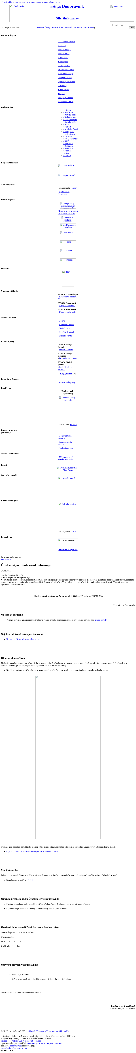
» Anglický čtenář (70, 129)
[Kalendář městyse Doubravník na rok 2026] (68, 528)
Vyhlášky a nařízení (66, 81)
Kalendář (68, 27)
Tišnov (74, 188)
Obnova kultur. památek (65, 437)
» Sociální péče (69, 122)
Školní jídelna (65, 328)
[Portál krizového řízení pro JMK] (68, 263)
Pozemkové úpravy (67, 382)
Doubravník (67, 6)
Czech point (63, 61)
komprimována (15, 1046)
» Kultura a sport (70, 117)
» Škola (66, 124)
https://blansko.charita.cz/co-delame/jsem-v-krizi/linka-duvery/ (32, 851)
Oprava (62, 321)
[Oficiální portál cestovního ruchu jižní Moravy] (68, 238)
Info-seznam (88, 27)
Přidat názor (41, 1031)
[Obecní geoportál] (68, 496)
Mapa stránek (57, 27)
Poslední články (43, 27)
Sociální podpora (66, 448)
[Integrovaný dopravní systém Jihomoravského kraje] (68, 208)
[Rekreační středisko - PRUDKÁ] (68, 221)
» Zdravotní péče (70, 119)
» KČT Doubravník (68, 142)
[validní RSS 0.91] (28, 1041)
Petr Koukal (6, 559)
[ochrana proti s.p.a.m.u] (40, 1041)
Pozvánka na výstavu (68, 358)
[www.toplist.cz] (68, 286)
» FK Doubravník (70, 139)
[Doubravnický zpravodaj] (68, 421)
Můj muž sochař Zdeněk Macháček (65, 458)
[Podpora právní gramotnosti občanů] (68, 247)
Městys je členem (65, 97)
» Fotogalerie (68, 131)
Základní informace (66, 41)
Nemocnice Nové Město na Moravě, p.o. (23, 639)
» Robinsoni (68, 146)
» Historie (67, 110)
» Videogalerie (69, 134)
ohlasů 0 (31, 1031)
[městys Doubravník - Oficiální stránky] (16, 21)
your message (20, 2)
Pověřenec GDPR (65, 101)
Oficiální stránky (67, 18)
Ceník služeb (63, 89)
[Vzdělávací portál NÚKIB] (68, 170)
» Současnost (68, 112)
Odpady (61, 93)
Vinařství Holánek (66, 332)
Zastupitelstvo (64, 65)
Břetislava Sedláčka (68, 212)
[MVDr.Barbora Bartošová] (68, 229)
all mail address (7, 2)
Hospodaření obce (66, 69)
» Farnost (67, 127)
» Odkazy (67, 155)
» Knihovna (68, 148)
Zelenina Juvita (65, 336)
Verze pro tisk (52, 1031)
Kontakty (62, 45)
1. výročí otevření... (67, 305)
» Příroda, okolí (69, 115)
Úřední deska (63, 53)
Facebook (78, 27)
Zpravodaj (62, 85)
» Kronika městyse (67, 152)
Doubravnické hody (67, 312)
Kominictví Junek (66, 324)
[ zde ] (74, 531)
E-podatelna (63, 57)
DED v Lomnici (66, 349)
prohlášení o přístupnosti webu (14, 1048)
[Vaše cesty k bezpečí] (68, 256)
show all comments (52, 2)
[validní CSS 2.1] (17, 1041)
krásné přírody (101, 620)
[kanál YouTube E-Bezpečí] (68, 180)
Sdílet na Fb (63, 1031)
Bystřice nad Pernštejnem (63, 192)
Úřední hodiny (64, 49)
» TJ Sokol (67, 136)
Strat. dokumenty (65, 73)
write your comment (34, 2)
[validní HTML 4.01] (6, 1041)
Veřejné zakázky (65, 77)
